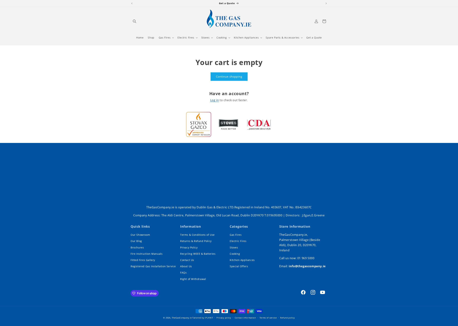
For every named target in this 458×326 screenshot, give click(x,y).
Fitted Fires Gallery (143, 260)
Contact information (245, 317)
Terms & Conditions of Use (197, 234)
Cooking (235, 253)
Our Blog (136, 241)
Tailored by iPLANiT (202, 317)
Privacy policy (223, 317)
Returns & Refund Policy (196, 241)
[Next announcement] (326, 3)
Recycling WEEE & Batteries (198, 253)
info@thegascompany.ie (307, 266)
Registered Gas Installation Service (153, 266)
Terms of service (268, 317)
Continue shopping (229, 76)
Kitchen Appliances (242, 260)
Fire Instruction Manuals (146, 253)
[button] (134, 21)
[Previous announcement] (132, 3)
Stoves (234, 247)
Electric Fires (238, 241)
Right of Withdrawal (193, 279)
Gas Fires (236, 234)
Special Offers (239, 266)
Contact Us (187, 260)
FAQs (183, 272)
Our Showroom (140, 234)
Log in (214, 100)
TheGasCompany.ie (182, 317)
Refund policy (287, 317)
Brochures (137, 247)
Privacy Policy (189, 247)
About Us (186, 266)
